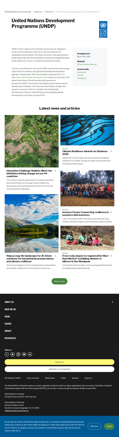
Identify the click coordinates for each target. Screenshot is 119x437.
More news (59, 281)
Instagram (81, 78)
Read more (94, 426)
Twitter (80, 75)
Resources (10, 338)
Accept (109, 426)
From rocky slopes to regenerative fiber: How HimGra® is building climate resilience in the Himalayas (85, 258)
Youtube (24, 354)
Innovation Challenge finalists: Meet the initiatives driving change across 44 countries (29, 173)
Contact (63, 378)
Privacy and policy (33, 378)
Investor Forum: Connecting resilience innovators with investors (85, 213)
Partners (49, 12)
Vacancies (75, 378)
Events (8, 323)
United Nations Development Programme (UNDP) (78, 12)
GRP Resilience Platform (13, 378)
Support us (59, 362)
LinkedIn (30, 354)
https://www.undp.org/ (87, 64)
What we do (10, 309)
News (7, 316)
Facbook (7, 354)
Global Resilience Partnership (18, 12)
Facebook (81, 72)
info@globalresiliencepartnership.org (16, 411)
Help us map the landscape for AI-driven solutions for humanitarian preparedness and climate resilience (30, 258)
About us (38, 12)
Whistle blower (50, 378)
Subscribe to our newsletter (59, 369)
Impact (8, 331)
